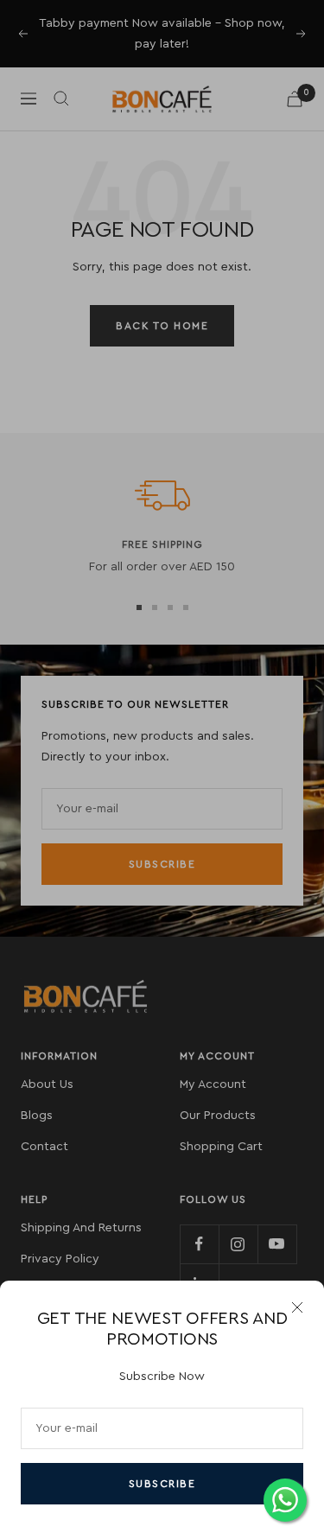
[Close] (297, 1307)
